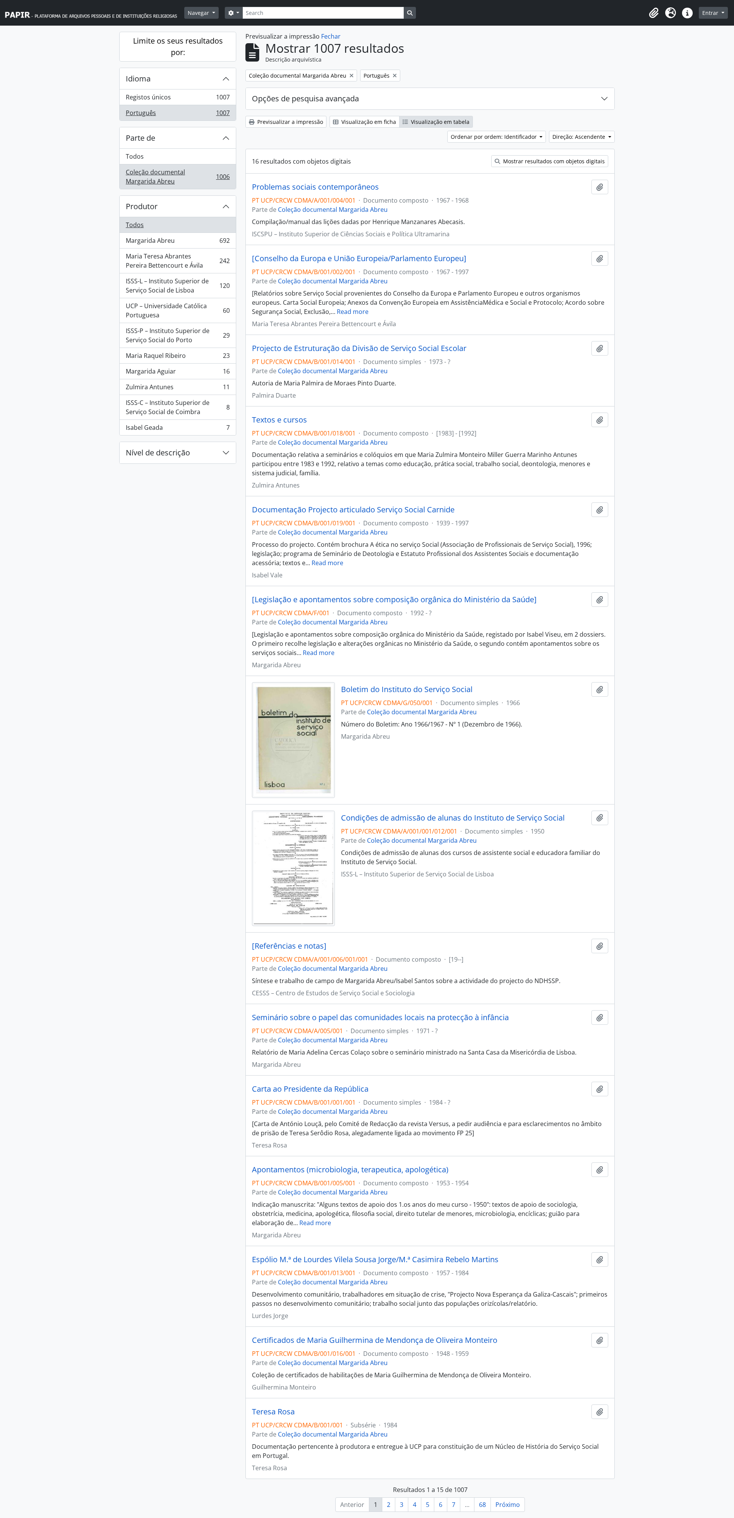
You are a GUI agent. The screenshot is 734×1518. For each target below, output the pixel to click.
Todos (135, 156)
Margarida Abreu (177, 242)
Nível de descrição (158, 452)
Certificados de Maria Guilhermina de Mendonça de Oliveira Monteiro (374, 1340)
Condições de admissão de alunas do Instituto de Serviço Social (453, 817)
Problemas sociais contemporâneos (315, 187)
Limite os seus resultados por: (178, 46)
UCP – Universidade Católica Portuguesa (177, 310)
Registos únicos (177, 99)
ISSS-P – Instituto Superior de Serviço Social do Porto (177, 335)
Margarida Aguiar (177, 373)
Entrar (711, 12)
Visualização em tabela (439, 121)
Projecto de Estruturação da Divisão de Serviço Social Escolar (359, 348)
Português (177, 114)
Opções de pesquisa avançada (305, 98)
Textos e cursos (279, 419)
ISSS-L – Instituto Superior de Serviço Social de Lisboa (177, 285)
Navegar (199, 12)
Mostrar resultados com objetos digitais (553, 161)
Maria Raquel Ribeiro (177, 357)
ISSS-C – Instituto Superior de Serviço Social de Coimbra (177, 407)
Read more (353, 311)
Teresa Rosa (273, 1411)
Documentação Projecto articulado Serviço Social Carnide (353, 509)
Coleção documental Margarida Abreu (177, 176)
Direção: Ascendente (579, 136)
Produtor (142, 206)
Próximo (507, 1504)
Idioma (138, 78)
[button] (653, 13)
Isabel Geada (177, 429)
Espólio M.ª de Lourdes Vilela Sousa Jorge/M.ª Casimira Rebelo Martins (375, 1259)
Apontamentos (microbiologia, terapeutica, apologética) (350, 1169)
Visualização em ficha (368, 121)
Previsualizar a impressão (289, 121)
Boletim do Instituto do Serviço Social (407, 689)
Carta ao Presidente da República (310, 1089)
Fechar (331, 36)
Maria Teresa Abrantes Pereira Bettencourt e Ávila (177, 261)
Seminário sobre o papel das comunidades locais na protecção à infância (380, 1017)
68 (482, 1504)
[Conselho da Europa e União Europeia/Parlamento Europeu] (359, 258)
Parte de (140, 138)
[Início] (94, 13)
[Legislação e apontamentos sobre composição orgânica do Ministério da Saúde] (394, 599)
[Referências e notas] (289, 946)
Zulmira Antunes (177, 389)
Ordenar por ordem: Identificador (494, 136)
